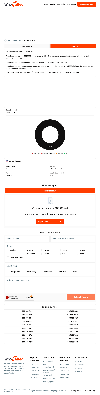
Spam (81, 254)
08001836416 (34, 377)
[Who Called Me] (11, 4)
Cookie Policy (89, 390)
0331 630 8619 (27, 321)
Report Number (86, 4)
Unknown (48, 271)
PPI (11, 254)
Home (46, 4)
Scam (47, 254)
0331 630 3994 (27, 338)
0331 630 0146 (29, 41)
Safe (75, 271)
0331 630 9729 (27, 335)
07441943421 (63, 367)
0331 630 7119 (73, 338)
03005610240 (35, 371)
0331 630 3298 (27, 314)
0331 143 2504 (27, 325)
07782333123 (34, 367)
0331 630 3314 (27, 318)
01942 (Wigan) (48, 382)
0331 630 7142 (27, 311)
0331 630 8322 (72, 328)
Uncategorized (16, 257)
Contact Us (8, 392)
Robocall (31, 254)
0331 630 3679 (72, 325)
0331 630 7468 (72, 342)
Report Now (73, 46)
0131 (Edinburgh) (49, 378)
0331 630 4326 (72, 318)
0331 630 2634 (72, 311)
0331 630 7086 (72, 335)
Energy (30, 250)
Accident (14, 250)
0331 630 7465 (27, 342)
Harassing (31, 271)
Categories (61, 4)
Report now (43, 221)
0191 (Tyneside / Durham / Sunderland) (49, 372)
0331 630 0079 (72, 314)
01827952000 (64, 364)
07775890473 (64, 371)
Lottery (82, 250)
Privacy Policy (75, 390)
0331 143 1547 (27, 328)
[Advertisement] (49, 22)
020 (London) (48, 361)
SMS (63, 254)
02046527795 (64, 374)
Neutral (62, 271)
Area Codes (71, 4)
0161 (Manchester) (48, 366)
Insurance (66, 250)
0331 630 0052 (27, 332)
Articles (52, 4)
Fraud (47, 250)
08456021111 (34, 364)
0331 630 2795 (72, 332)
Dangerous (15, 271)
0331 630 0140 (72, 321)
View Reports (27, 46)
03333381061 (34, 374)
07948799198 (64, 377)
